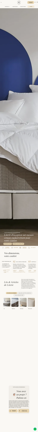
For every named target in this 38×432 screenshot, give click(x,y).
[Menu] (1, 2)
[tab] (11, 293)
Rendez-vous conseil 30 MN (24, 411)
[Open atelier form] (10, 410)
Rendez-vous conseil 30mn (18, 243)
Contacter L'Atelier (30, 2)
